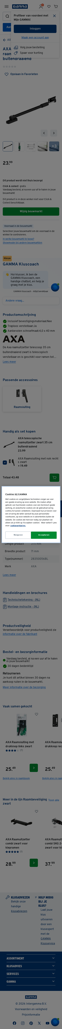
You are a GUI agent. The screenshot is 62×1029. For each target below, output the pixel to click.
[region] (31, 514)
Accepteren (44, 535)
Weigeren (18, 535)
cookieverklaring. (18, 526)
